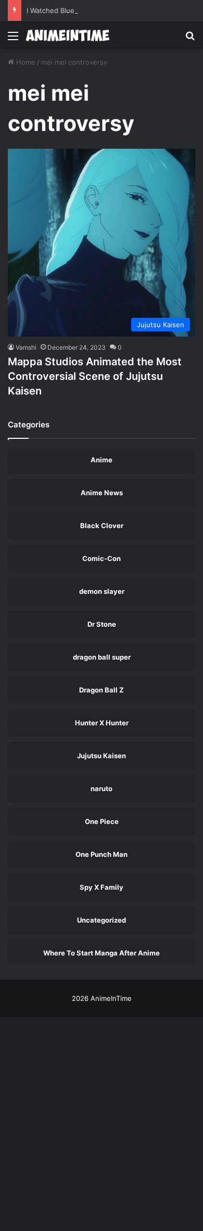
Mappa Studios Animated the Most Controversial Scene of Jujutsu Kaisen (95, 376)
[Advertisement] (101, 156)
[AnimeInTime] (67, 35)
